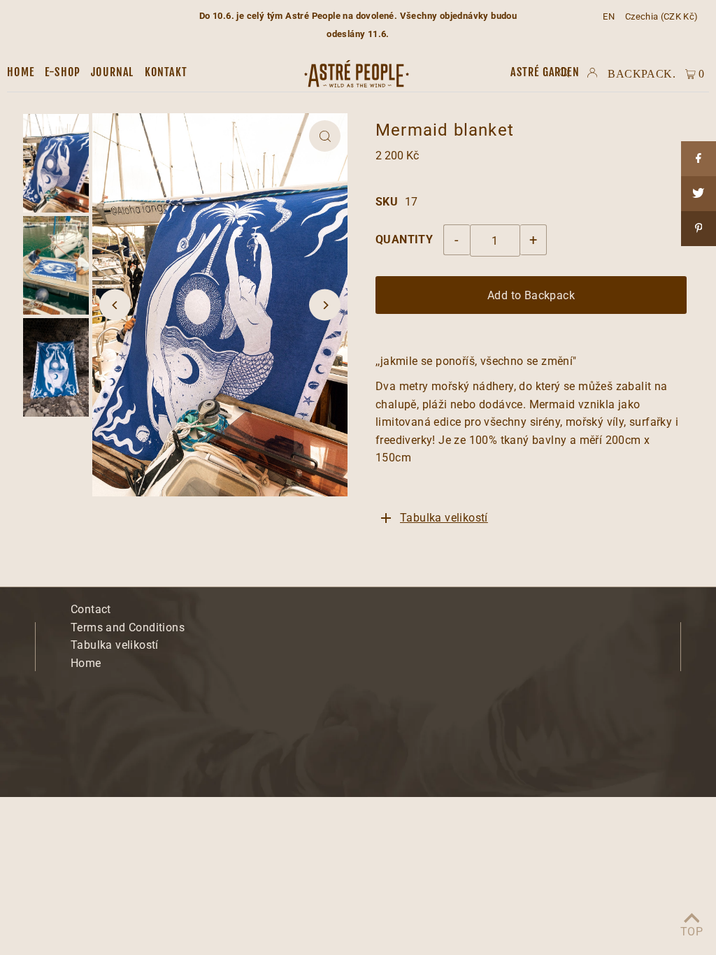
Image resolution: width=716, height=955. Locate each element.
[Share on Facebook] (698, 158)
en (609, 16)
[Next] (325, 305)
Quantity (404, 239)
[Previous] (115, 305)
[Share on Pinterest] (698, 228)
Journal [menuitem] (112, 72)
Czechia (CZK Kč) (661, 16)
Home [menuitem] (20, 72)
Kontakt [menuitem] (166, 72)
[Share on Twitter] (698, 193)
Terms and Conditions (128, 627)
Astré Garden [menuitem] (544, 72)
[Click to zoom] (325, 136)
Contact (91, 609)
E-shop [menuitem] (62, 72)
